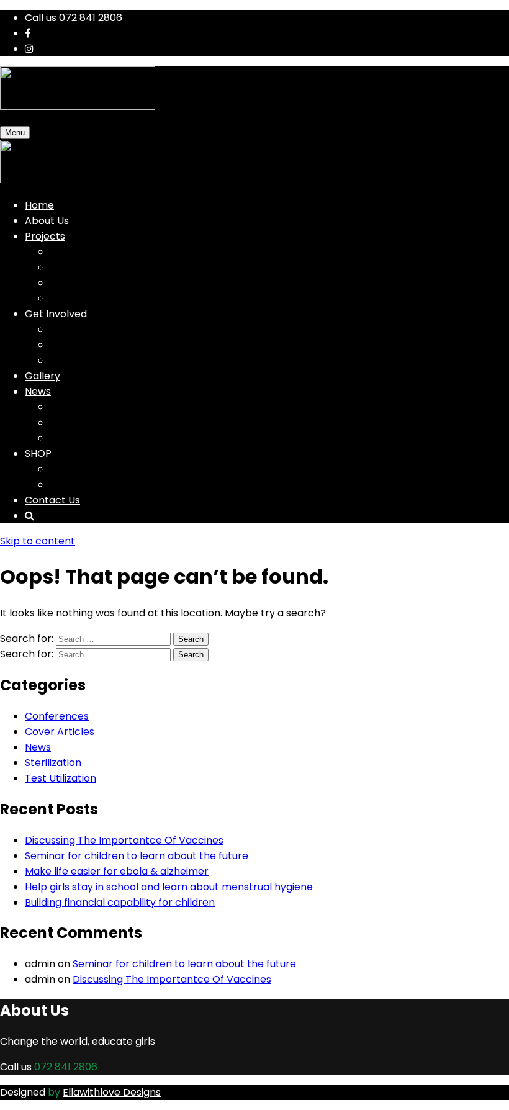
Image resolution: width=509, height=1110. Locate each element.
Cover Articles (59, 731)
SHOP (38, 453)
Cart (61, 469)
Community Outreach (103, 298)
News (38, 391)
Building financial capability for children (120, 902)
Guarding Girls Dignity (102, 329)
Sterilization (53, 763)
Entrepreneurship (93, 267)
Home (39, 205)
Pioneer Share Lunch (99, 345)
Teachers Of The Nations (110, 407)
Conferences (57, 716)
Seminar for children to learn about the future (136, 856)
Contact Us (52, 500)
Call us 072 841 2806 (73, 18)
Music (63, 252)
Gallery (42, 376)
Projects (45, 236)
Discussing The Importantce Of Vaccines (124, 840)
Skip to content (37, 541)
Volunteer (74, 360)
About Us (47, 221)
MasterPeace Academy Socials (125, 438)
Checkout (73, 484)
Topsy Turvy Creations (105, 422)
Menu (15, 132)
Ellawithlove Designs (112, 1092)
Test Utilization (60, 778)
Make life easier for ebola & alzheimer (117, 871)
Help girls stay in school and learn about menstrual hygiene (169, 887)
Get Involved (56, 314)
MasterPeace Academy (107, 283)
